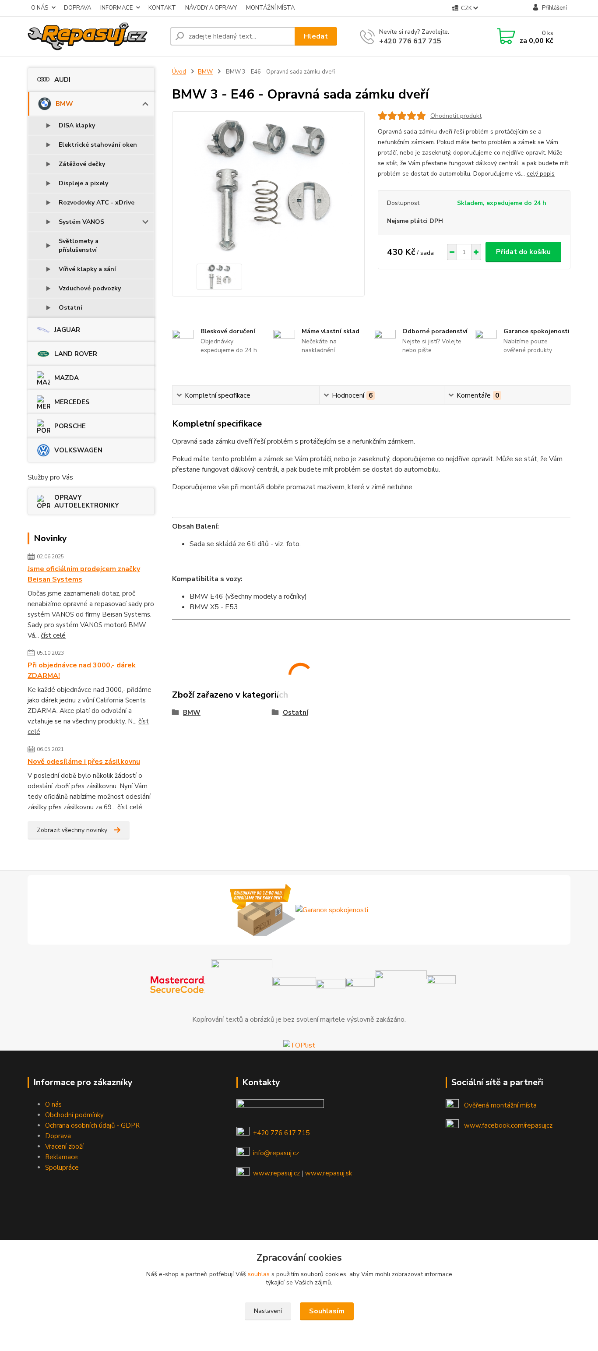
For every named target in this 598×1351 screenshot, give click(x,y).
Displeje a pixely (83, 183)
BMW (64, 103)
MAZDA (66, 378)
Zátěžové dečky (82, 164)
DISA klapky (77, 125)
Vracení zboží (64, 1146)
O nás (53, 1104)
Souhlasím (327, 1311)
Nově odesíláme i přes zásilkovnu (84, 761)
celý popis (541, 173)
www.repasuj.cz (276, 1173)
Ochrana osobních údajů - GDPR (92, 1125)
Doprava (58, 1136)
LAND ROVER (75, 353)
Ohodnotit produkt (456, 116)
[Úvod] (95, 36)
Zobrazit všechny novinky (72, 830)
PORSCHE (70, 426)
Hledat (316, 36)
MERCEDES (72, 402)
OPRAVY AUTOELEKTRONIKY (86, 501)
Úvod (179, 72)
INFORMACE (116, 8)
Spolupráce (62, 1167)
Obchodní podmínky (74, 1115)
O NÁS (39, 8)
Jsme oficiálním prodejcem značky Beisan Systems (84, 574)
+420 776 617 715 (410, 41)
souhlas (259, 1274)
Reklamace (61, 1157)
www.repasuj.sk (328, 1173)
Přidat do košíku (523, 252)
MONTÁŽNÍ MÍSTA (270, 8)
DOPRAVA (77, 8)
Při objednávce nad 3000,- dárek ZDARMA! (82, 670)
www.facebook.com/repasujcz (508, 1125)
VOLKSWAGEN (78, 450)
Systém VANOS (81, 222)
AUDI (62, 79)
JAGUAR (67, 329)
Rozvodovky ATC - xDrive (96, 202)
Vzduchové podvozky (90, 288)
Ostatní (70, 307)
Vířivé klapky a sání (87, 269)
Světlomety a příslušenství (78, 245)
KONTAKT (162, 8)
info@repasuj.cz (276, 1153)
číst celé (53, 635)
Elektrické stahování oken (98, 145)
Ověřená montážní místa (500, 1105)
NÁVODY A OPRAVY (211, 8)
